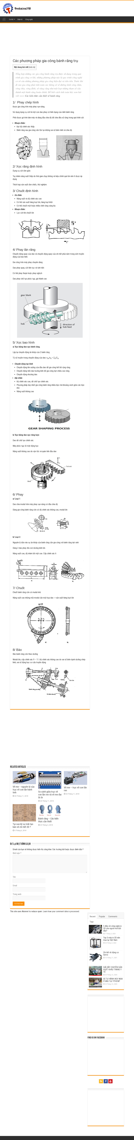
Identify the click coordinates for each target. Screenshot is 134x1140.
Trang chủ (4, 19)
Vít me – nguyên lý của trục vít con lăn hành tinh (23, 789)
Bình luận (17, 853)
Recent (93, 916)
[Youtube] (110, 1081)
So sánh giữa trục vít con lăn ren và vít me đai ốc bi (50, 794)
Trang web (17, 894)
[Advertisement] (50, 42)
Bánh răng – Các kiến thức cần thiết (48, 820)
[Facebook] (106, 1081)
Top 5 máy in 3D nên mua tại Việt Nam (111, 938)
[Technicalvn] (17, 8)
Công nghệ (29, 19)
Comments (112, 916)
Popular (102, 916)
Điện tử (20, 19)
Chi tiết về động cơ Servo (111, 953)
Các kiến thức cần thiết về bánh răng (42, 95)
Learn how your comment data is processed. (61, 911)
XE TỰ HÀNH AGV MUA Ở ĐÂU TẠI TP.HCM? (113, 980)
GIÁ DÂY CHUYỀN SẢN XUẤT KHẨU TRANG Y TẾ (112, 969)
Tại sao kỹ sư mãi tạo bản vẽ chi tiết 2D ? (23, 825)
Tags (92, 921)
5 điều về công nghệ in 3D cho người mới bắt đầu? (112, 928)
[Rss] (101, 1081)
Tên (14, 877)
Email (15, 885)
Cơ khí (11, 19)
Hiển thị (32, 67)
